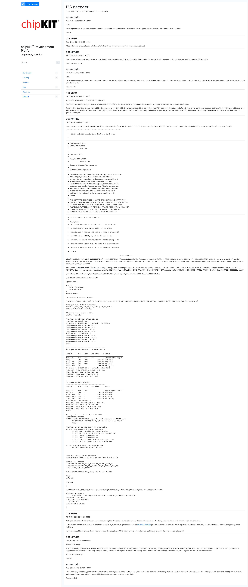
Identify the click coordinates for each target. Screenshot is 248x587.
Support (26, 97)
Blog (24, 87)
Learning (26, 78)
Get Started (27, 73)
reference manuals (144, 525)
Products (26, 82)
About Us (26, 92)
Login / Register (32, 4)
